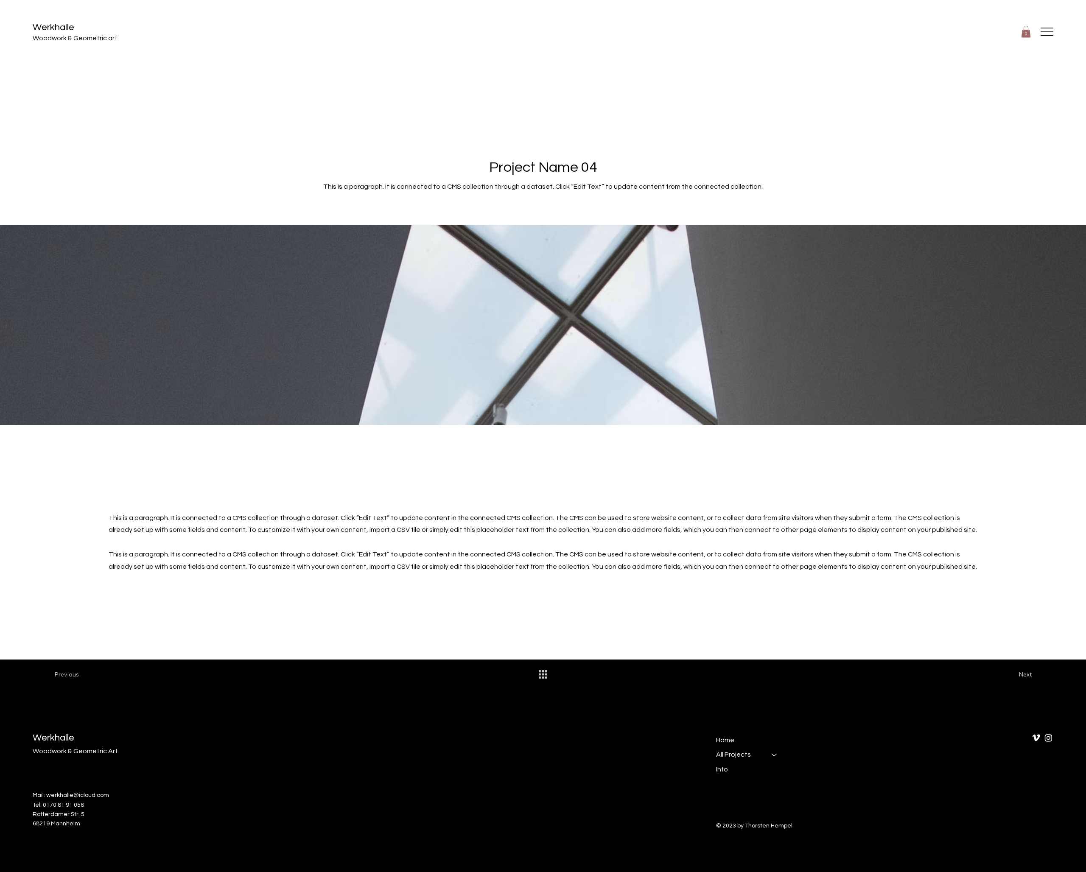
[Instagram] (1048, 738)
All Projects (733, 754)
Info (722, 769)
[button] (1026, 31)
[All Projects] (774, 754)
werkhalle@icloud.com (77, 795)
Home (725, 740)
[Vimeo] (1036, 738)
